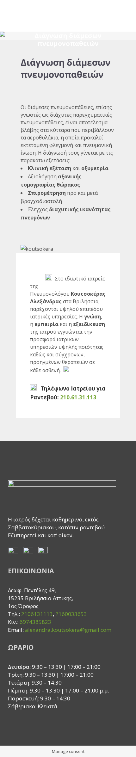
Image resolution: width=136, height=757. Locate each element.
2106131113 (37, 614)
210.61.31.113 (78, 397)
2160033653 (71, 614)
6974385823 (35, 621)
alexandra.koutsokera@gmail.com (68, 629)
